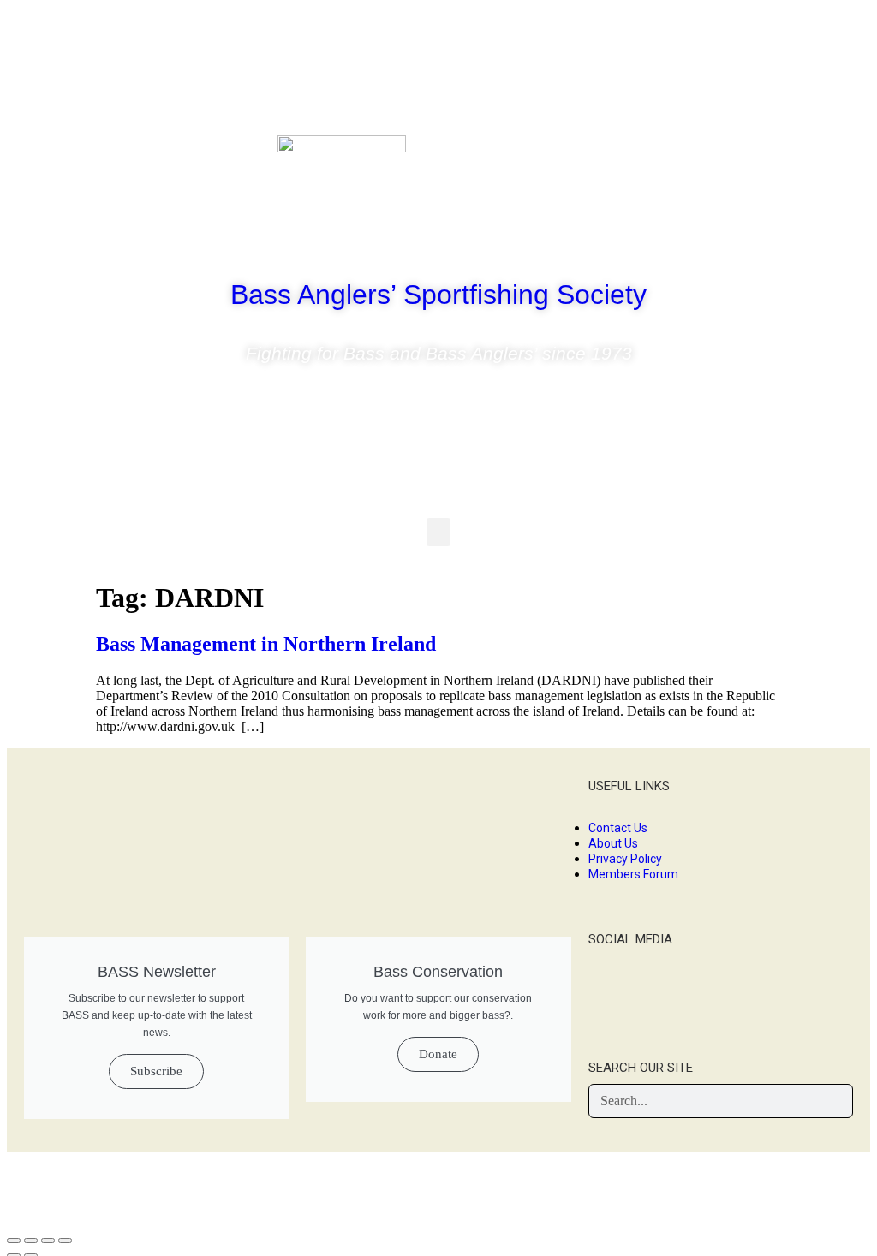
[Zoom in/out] (65, 1240)
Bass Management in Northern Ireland (266, 644)
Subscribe (156, 1071)
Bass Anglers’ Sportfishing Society (438, 294)
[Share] (31, 1240)
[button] (438, 532)
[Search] (835, 1101)
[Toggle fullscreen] (48, 1240)
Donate (438, 1054)
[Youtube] (825, 156)
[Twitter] (775, 156)
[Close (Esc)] (14, 1240)
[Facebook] (724, 156)
